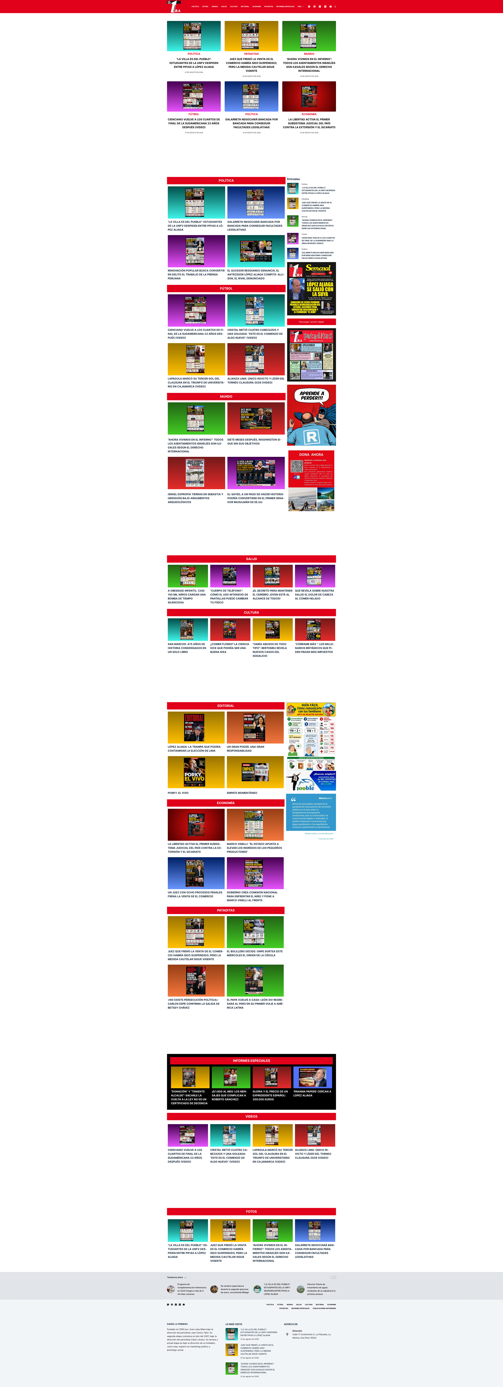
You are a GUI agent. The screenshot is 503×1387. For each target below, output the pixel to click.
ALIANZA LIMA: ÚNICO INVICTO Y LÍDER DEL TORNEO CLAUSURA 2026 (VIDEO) (256, 380)
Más (299, 6)
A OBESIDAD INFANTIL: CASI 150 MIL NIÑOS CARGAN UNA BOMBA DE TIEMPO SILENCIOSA (187, 596)
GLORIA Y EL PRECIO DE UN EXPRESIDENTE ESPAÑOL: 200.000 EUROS (270, 1095)
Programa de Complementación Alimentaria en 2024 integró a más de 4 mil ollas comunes (191, 1289)
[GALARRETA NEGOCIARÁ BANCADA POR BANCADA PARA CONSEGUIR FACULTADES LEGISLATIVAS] (251, 96)
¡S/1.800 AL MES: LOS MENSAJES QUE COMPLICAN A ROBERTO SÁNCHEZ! (229, 1095)
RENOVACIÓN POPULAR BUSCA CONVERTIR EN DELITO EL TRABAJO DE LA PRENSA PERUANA (196, 274)
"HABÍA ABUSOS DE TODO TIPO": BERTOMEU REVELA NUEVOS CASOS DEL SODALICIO (270, 650)
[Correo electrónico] (331, 7)
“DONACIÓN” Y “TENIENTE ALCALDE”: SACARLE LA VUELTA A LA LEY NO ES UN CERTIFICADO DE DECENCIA (189, 1097)
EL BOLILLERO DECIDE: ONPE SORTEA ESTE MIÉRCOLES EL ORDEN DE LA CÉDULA (255, 953)
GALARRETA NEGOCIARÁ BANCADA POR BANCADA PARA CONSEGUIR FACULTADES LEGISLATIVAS (251, 123)
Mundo (215, 6)
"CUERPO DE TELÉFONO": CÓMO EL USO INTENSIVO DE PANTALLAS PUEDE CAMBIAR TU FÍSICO (229, 596)
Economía (256, 6)
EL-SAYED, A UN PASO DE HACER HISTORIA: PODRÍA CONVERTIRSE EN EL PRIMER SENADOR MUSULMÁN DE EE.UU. (255, 498)
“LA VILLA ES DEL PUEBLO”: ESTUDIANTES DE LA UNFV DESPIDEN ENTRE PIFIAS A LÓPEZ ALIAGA (194, 62)
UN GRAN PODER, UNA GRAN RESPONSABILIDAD (245, 748)
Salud (224, 6)
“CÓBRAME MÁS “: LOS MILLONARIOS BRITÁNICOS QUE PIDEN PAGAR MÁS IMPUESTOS (314, 648)
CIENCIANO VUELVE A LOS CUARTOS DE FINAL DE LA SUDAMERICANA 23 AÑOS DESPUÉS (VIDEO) (194, 123)
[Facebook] (314, 7)
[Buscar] (335, 6)
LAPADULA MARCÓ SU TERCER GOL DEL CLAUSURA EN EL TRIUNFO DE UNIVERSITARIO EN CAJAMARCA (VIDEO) (196, 382)
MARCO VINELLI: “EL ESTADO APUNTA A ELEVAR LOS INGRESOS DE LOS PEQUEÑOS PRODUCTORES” (254, 847)
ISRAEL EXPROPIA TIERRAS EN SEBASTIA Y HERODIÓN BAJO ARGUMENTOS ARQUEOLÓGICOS (195, 498)
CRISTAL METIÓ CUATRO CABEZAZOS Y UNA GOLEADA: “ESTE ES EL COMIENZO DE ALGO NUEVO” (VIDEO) (255, 333)
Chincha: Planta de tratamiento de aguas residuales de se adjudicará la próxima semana (321, 1289)
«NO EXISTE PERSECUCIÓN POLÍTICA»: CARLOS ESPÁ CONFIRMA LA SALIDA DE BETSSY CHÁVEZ (194, 1003)
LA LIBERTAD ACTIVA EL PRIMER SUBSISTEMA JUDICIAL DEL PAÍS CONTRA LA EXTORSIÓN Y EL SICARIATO (309, 123)
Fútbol (205, 6)
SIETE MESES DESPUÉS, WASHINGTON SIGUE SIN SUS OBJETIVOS (254, 441)
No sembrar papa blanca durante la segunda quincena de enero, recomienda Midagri (235, 1289)
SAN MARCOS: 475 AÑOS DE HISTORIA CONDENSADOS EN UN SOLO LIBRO (187, 648)
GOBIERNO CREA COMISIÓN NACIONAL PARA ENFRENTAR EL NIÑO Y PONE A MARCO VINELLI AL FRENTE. (252, 896)
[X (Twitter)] (325, 7)
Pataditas (268, 6)
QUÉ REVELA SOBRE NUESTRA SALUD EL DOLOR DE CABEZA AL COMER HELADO (314, 594)
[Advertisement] (251, 155)
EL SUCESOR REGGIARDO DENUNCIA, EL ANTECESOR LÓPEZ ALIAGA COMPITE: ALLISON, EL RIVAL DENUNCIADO (255, 274)
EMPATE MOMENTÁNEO (242, 792)
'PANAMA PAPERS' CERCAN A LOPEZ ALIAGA (312, 1093)
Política (195, 6)
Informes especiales (285, 6)
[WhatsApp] (309, 7)
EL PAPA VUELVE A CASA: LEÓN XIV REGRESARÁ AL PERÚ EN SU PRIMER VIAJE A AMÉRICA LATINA (255, 1003)
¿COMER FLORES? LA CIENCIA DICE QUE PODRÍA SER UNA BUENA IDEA (229, 648)
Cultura (234, 6)
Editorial (245, 6)
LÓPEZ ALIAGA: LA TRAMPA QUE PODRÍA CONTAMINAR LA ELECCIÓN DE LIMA (194, 748)
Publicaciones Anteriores (324, 1308)
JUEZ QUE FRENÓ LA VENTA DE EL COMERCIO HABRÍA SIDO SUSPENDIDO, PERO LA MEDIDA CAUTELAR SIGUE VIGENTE (195, 955)
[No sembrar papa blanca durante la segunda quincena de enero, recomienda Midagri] (214, 1289)
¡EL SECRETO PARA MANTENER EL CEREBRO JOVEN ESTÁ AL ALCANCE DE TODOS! (272, 594)
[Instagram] (320, 7)
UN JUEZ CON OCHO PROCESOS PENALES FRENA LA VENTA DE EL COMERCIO (195, 894)
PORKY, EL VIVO (178, 792)
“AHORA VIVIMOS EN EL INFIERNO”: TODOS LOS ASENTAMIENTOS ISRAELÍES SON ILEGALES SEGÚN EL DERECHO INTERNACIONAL (195, 445)
